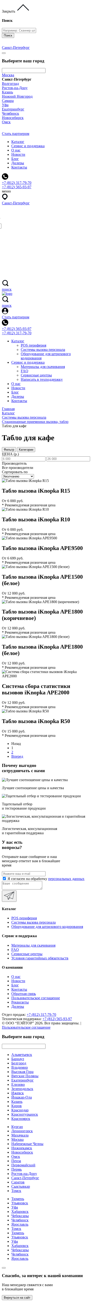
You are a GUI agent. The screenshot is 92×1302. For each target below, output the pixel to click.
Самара (8, 101)
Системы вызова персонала (43, 350)
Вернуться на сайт (17, 1297)
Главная (8, 409)
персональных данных (66, 879)
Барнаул (17, 1059)
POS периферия (33, 345)
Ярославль (19, 1224)
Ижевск (17, 1093)
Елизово (18, 1084)
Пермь (16, 1169)
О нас (16, 150)
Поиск (8, 35)
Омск (6, 122)
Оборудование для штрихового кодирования (47, 927)
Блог (15, 159)
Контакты (19, 167)
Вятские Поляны (24, 1076)
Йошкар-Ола (21, 1097)
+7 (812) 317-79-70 (16, 333)
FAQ (24, 371)
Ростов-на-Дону (15, 88)
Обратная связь (23, 994)
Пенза (16, 1161)
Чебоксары (20, 1216)
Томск (16, 1191)
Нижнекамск (21, 1148)
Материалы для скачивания (43, 367)
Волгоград (10, 84)
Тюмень (17, 1199)
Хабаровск (20, 1212)
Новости (18, 154)
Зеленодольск (22, 1089)
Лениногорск (22, 1131)
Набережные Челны (27, 1144)
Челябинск (10, 113)
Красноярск (20, 1119)
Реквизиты (20, 1002)
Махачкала (20, 1135)
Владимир (19, 1067)
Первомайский (23, 1165)
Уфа (5, 105)
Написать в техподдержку (42, 379)
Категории (26, 449)
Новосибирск (13, 118)
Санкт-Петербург (25, 1178)
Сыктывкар (20, 1186)
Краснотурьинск (24, 1114)
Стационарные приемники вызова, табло (35, 422)
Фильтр (9, 449)
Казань (7, 92)
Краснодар (20, 1110)
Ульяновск (19, 1203)
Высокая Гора (22, 1072)
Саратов (18, 1182)
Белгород (18, 1063)
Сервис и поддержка (28, 146)
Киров (16, 1106)
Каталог (17, 142)
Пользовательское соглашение (35, 998)
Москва (8, 75)
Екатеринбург (13, 109)
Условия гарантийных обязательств (39, 958)
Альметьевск (21, 1055)
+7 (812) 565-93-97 (16, 329)
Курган (17, 1127)
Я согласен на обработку (46, 879)
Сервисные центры (36, 375)
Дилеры (17, 163)
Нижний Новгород (17, 96)
